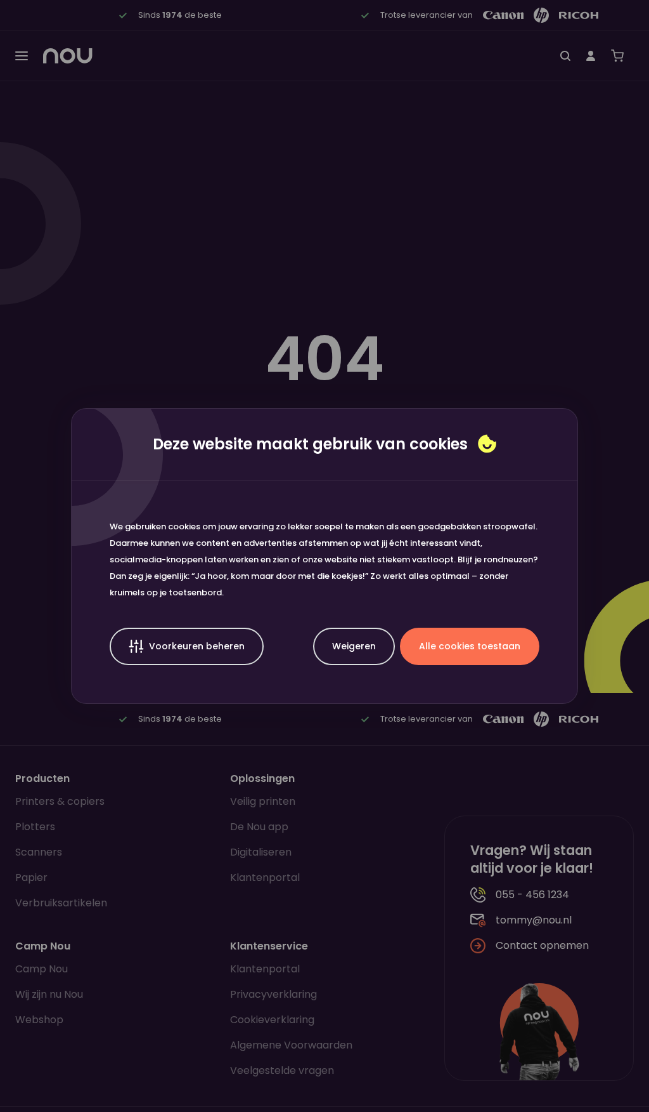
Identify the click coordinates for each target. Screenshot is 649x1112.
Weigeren (354, 646)
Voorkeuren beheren (197, 646)
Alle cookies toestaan (469, 646)
